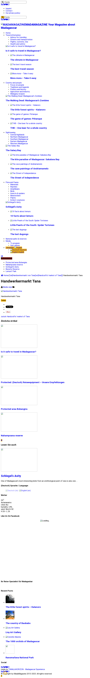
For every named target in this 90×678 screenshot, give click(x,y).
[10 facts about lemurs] (20, 211)
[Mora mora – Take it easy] (21, 73)
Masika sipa (8, 287)
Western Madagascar (19, 143)
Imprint (8, 8)
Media (8, 241)
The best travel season (22, 69)
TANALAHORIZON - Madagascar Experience (26, 669)
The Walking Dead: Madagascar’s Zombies (27, 100)
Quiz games (15, 245)
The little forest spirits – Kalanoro (27, 109)
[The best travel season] (20, 64)
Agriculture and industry (20, 92)
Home (8, 33)
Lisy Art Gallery (13, 632)
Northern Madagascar (19, 137)
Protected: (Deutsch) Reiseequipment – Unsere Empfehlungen (32, 382)
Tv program (15, 243)
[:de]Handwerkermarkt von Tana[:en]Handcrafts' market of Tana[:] (36, 275)
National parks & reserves (16, 239)
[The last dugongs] (18, 230)
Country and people (14, 83)
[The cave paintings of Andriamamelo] (26, 164)
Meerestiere (15, 196)
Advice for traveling (18, 37)
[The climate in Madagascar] (22, 55)
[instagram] (8, 4)
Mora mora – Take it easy (23, 78)
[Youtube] (7, 4)
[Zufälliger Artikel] (2, 256)
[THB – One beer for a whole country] (26, 123)
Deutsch (23, 250)
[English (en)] (25, 490)
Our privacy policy (13, 13)
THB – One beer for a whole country (28, 128)
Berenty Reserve (12, 269)
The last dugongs (19, 234)
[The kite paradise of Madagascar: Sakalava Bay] (30, 155)
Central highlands (17, 135)
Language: (10, 248)
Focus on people (17, 85)
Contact (9, 11)
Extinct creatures (17, 200)
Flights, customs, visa (19, 42)
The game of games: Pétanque (26, 119)
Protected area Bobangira (16, 262)
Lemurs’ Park (11, 271)
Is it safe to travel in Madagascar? (23, 51)
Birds (12, 191)
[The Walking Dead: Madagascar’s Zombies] (24, 96)
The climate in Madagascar (24, 60)
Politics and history (18, 89)
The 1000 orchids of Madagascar (23, 641)
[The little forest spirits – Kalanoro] (25, 105)
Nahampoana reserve (14, 265)
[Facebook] (3, 4)
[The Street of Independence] (23, 173)
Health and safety (17, 44)
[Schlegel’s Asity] (13, 202)
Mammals (14, 184)
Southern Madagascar (19, 139)
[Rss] (2, 4)
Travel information (13, 35)
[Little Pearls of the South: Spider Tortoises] (29, 220)
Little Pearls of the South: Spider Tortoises (32, 225)
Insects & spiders (17, 193)
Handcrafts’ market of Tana (15, 316)
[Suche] (2, 2)
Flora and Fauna (12, 182)
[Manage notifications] (5, 673)
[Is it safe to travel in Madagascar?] (21, 46)
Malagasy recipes (17, 94)
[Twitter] (5, 4)
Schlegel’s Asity (14, 207)
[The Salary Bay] (13, 146)
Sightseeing (10, 132)
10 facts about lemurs (21, 216)
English (21, 252)
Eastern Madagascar (18, 141)
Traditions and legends (19, 87)
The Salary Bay (13, 150)
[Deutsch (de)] (12, 490)
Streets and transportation (21, 39)
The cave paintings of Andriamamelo (29, 168)
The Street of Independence (24, 177)
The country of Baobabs (18, 623)
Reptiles (13, 187)
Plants (13, 198)
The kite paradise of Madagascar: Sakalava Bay (34, 159)
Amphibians (15, 189)
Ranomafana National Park (20, 657)
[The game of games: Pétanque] (24, 114)
